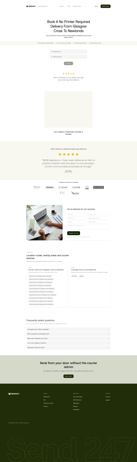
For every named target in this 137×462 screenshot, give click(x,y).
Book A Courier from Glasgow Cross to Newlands (40, 276)
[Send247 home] (31, 6)
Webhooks (76, 403)
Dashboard (46, 397)
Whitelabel (76, 409)
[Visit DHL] (50, 187)
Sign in (96, 6)
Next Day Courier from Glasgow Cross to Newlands (40, 298)
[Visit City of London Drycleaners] (98, 187)
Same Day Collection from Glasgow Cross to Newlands (41, 288)
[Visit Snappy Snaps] (87, 187)
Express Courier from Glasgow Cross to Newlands (40, 282)
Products (62, 6)
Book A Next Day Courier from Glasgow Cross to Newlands (42, 295)
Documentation (77, 397)
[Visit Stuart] (63, 187)
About (69, 6)
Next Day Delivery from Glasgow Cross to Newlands (41, 301)
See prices (68, 63)
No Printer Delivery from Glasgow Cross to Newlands (41, 304)
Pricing (45, 406)
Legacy (108, 400)
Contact (108, 397)
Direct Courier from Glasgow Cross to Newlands (40, 285)
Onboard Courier (48, 403)
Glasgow (81, 276)
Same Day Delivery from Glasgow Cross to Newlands (41, 291)
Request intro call (73, 233)
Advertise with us (77, 6)
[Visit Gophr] (76, 187)
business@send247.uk (43, 6)
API (44, 400)
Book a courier (105, 6)
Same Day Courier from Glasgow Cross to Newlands (41, 279)
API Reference (77, 400)
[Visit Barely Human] (75, 193)
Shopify (75, 406)
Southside (74, 276)
